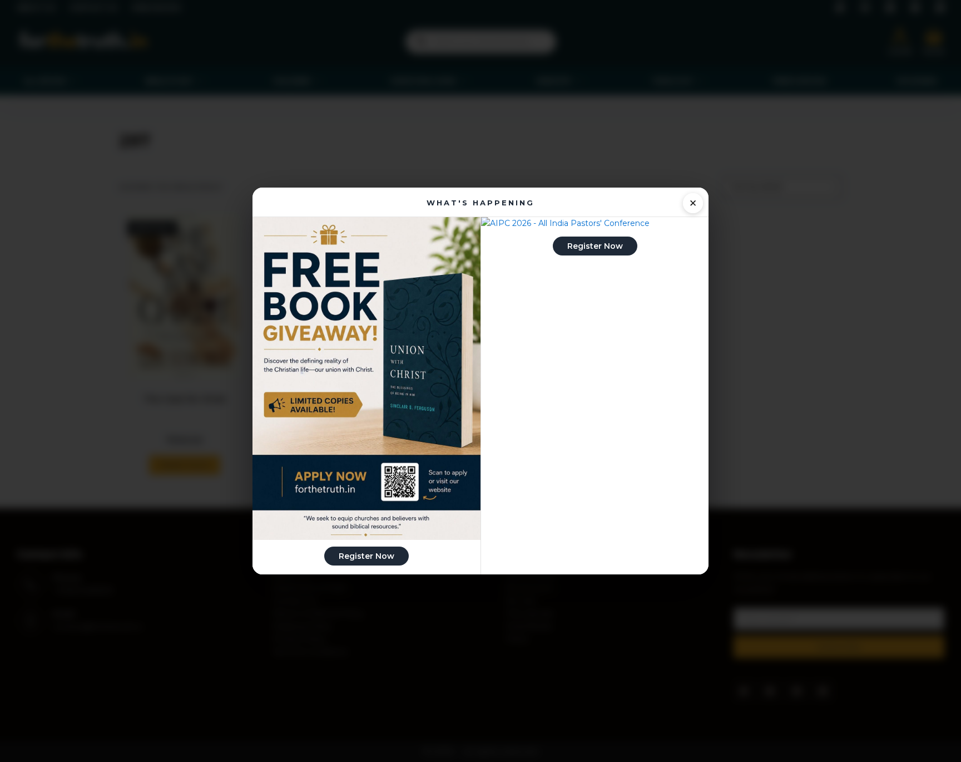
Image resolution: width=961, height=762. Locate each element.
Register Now (366, 556)
